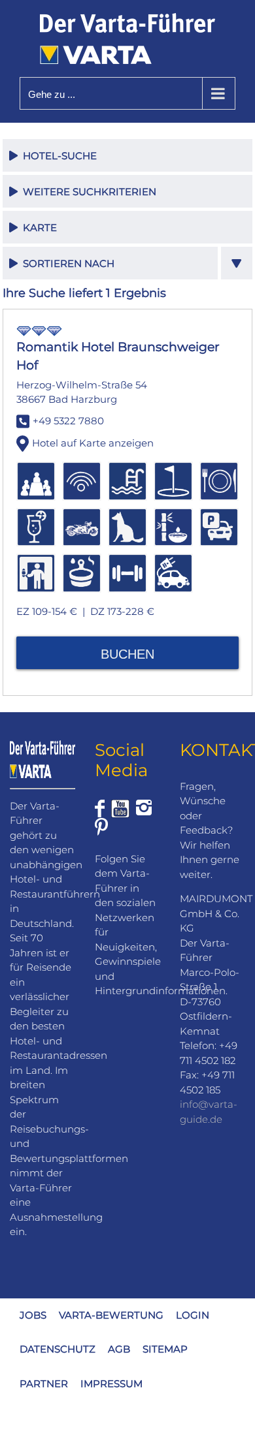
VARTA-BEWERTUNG (111, 1315)
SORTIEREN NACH (66, 263)
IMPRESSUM (111, 1383)
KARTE (37, 227)
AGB (119, 1349)
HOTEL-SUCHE (57, 155)
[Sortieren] (237, 263)
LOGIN (192, 1315)
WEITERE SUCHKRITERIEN (87, 191)
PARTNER (44, 1383)
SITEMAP (165, 1349)
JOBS (33, 1315)
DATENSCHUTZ (57, 1349)
